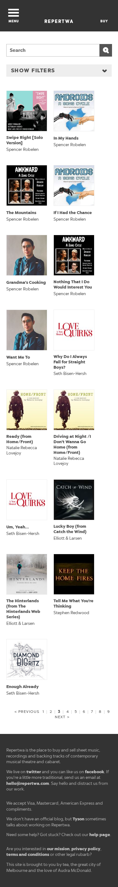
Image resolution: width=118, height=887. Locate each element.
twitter (33, 771)
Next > (62, 717)
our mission (58, 848)
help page (99, 834)
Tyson (78, 819)
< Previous (26, 711)
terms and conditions (27, 854)
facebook (94, 771)
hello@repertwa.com (27, 783)
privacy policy (85, 848)
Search (105, 50)
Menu (13, 21)
